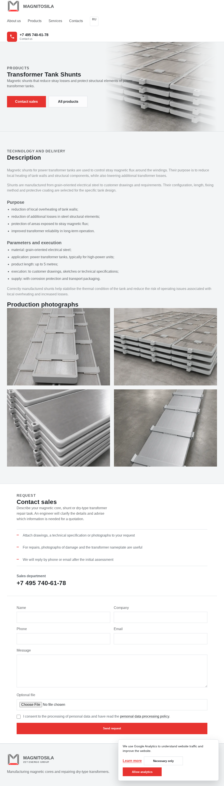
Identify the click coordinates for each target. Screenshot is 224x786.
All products (68, 101)
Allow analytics (142, 772)
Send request (112, 728)
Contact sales (26, 101)
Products (35, 21)
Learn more (132, 761)
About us (14, 21)
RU (94, 19)
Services (55, 21)
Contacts (76, 21)
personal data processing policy (144, 716)
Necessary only (163, 761)
